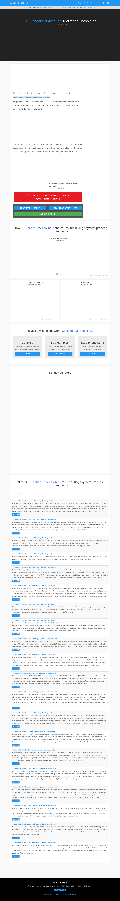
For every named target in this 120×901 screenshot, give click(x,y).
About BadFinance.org (50, 894)
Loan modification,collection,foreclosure (42, 501)
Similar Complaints (66, 208)
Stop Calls (92, 354)
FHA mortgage (18, 97)
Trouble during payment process (33, 97)
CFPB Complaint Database (58, 188)
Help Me (27, 354)
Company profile (31, 208)
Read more (16, 514)
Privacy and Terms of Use (62, 894)
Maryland (46, 97)
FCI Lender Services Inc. (43, 21)
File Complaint (60, 354)
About (98, 3)
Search (86, 3)
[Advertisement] (60, 40)
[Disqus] (60, 400)
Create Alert (49, 214)
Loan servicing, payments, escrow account (42, 639)
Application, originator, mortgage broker (42, 731)
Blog (79, 3)
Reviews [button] (72, 3)
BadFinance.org (20, 3)
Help (92, 3)
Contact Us (73, 894)
